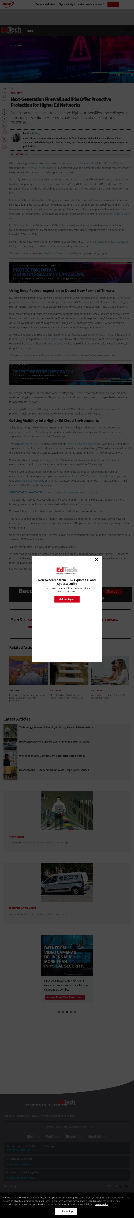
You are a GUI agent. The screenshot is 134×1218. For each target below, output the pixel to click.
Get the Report (67, 599)
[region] (67, 1205)
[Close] (128, 1198)
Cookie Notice (101, 1204)
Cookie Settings (66, 1211)
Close (96, 559)
